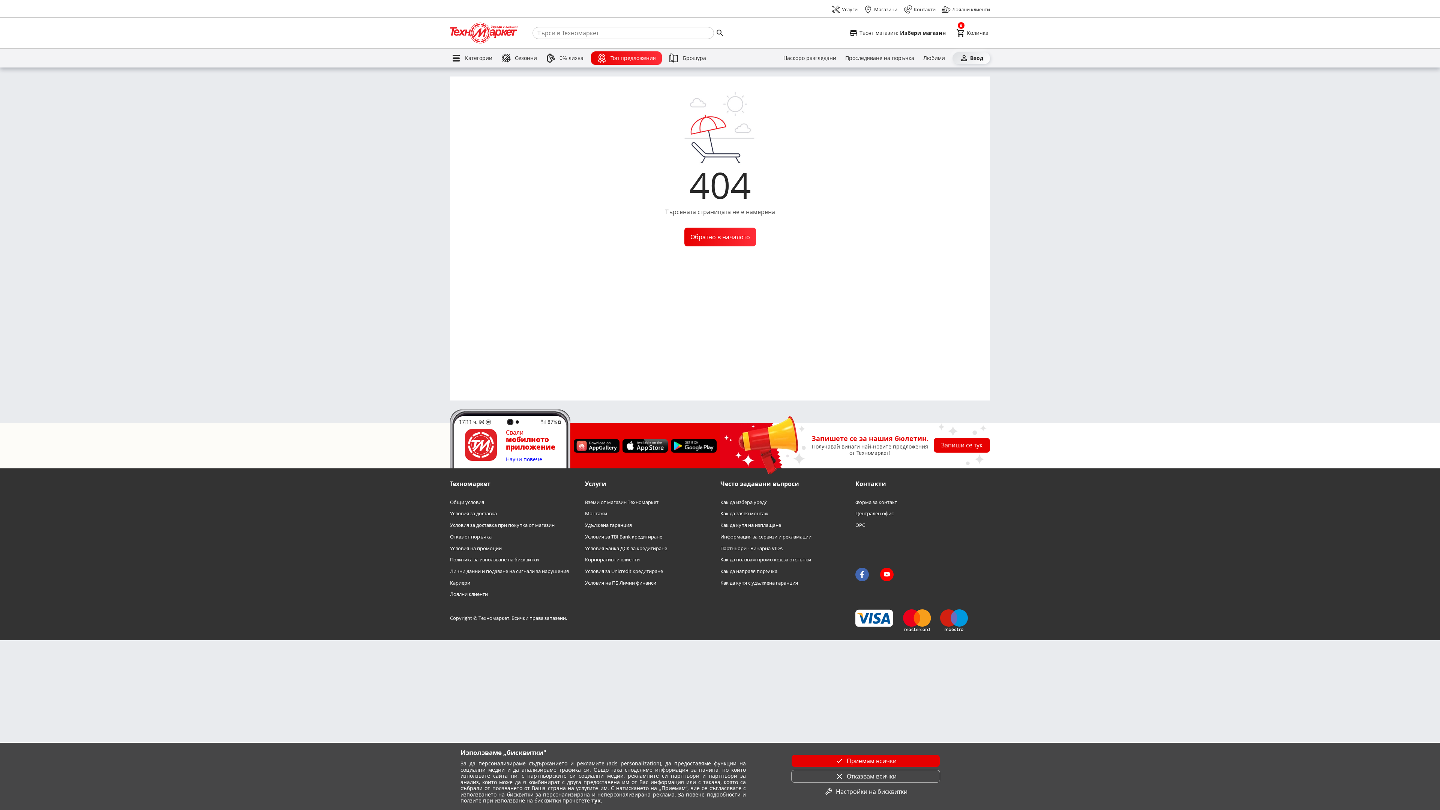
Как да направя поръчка (748, 571)
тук (596, 800)
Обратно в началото (720, 237)
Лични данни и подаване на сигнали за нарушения (509, 571)
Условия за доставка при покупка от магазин (502, 525)
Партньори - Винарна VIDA (751, 548)
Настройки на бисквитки (872, 792)
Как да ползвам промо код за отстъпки (765, 559)
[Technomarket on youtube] (887, 574)
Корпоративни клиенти (612, 559)
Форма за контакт (876, 502)
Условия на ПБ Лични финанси (620, 583)
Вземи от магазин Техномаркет (621, 502)
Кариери (460, 583)
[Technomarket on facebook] (862, 574)
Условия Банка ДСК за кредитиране (626, 548)
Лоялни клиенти (469, 594)
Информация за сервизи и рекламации (766, 537)
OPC (860, 525)
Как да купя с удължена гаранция (759, 583)
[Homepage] (484, 33)
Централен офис (874, 513)
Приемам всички (872, 761)
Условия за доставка (473, 513)
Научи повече (524, 459)
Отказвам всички (872, 776)
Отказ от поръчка (471, 537)
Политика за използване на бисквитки (494, 559)
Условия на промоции (476, 548)
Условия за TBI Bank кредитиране (623, 537)
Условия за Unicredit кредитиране (624, 571)
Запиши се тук (961, 445)
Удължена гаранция (608, 525)
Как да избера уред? (743, 502)
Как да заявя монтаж (744, 513)
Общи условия (467, 502)
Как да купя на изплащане (750, 525)
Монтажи (596, 513)
